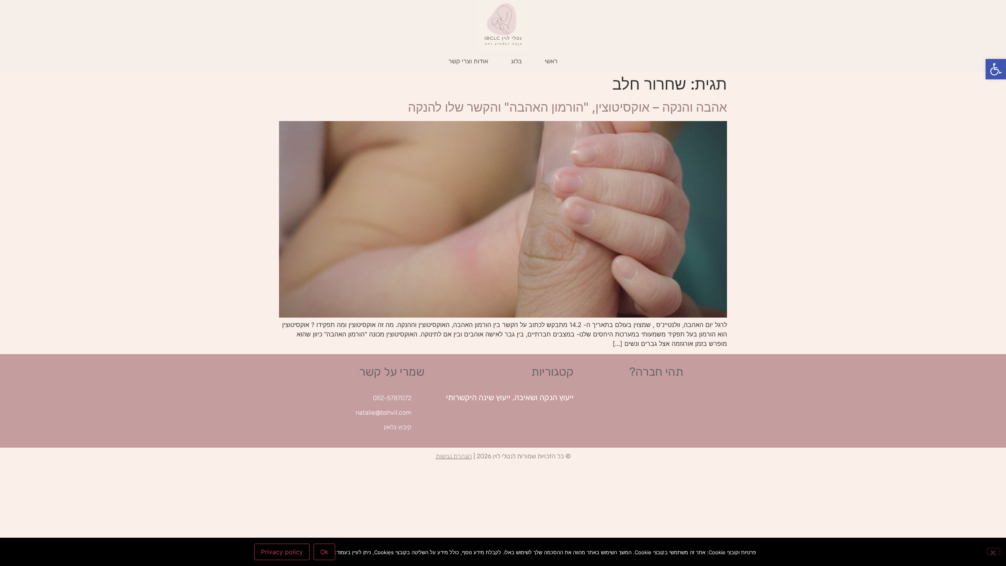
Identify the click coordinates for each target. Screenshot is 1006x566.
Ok (324, 552)
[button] (996, 69)
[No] (993, 551)
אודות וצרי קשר (468, 61)
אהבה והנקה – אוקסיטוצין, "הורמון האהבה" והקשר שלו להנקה (567, 107)
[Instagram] (652, 406)
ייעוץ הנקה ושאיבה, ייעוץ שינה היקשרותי (510, 397)
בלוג (516, 61)
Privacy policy (282, 552)
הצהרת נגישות (454, 456)
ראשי (551, 61)
